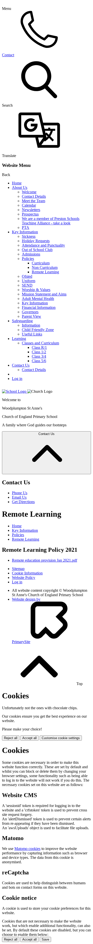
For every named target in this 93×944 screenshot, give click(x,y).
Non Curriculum (45, 267)
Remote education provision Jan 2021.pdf (44, 560)
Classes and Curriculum (40, 343)
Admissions (31, 254)
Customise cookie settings (61, 738)
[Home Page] (14, 391)
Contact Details (34, 196)
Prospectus (30, 214)
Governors (30, 312)
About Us (19, 187)
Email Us (19, 497)
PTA (25, 227)
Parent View (31, 316)
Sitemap (18, 569)
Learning (19, 338)
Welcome (29, 192)
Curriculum (41, 263)
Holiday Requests (36, 241)
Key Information (25, 232)
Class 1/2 (39, 352)
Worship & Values (36, 290)
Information (31, 325)
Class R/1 (39, 347)
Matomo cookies (27, 848)
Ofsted (27, 276)
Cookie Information (27, 573)
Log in (17, 378)
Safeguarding (22, 321)
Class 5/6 (39, 361)
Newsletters (31, 210)
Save (45, 939)
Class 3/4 (39, 356)
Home (17, 183)
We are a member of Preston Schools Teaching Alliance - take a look (50, 220)
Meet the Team (33, 201)
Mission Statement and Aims (44, 294)
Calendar (29, 205)
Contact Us (21, 365)
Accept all (29, 738)
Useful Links (32, 334)
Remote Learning (45, 272)
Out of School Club (37, 250)
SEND (27, 285)
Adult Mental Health (38, 298)
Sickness (28, 236)
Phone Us (19, 493)
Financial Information (39, 307)
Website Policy (23, 577)
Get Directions (23, 502)
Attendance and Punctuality (43, 245)
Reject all (10, 738)
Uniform (28, 281)
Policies (28, 258)
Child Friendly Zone (38, 330)
